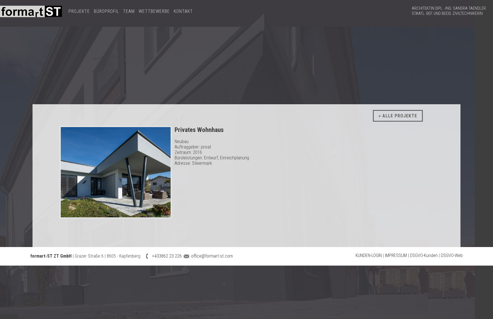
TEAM (129, 11)
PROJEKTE (79, 11)
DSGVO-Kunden (424, 255)
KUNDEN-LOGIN (368, 255)
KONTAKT (183, 11)
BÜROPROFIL (106, 11)
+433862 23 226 (166, 256)
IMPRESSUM (396, 255)
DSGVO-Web (452, 255)
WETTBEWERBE (154, 11)
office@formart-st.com (211, 256)
